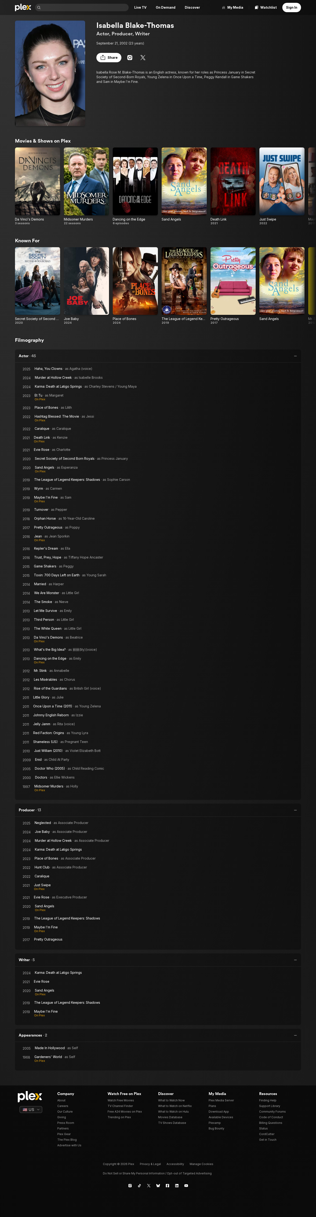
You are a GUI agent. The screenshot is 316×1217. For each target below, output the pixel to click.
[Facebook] (167, 1185)
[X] (143, 57)
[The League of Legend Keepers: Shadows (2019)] (184, 286)
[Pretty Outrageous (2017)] (233, 286)
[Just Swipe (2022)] (282, 186)
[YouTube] (186, 1185)
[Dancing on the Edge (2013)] (135, 186)
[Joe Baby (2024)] (86, 286)
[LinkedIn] (177, 1185)
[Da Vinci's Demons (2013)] (37, 186)
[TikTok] (139, 1185)
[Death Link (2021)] (233, 186)
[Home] (23, 7)
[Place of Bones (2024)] (135, 286)
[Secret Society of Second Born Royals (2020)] (37, 286)
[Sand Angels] (184, 186)
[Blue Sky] (158, 1185)
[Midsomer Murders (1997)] (86, 186)
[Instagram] (129, 57)
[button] (108, 57)
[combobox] (85, 7)
